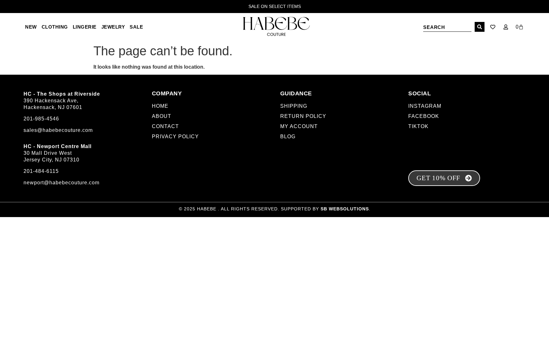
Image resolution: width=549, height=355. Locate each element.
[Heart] (492, 27)
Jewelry (113, 27)
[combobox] (447, 27)
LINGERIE (85, 27)
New (31, 27)
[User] (505, 27)
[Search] (480, 27)
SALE (136, 27)
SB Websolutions (345, 208)
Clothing (55, 27)
